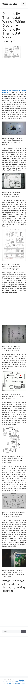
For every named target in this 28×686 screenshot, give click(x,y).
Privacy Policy (15, 681)
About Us (21, 680)
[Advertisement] (14, 74)
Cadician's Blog (9, 4)
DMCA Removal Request (13, 683)
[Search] (23, 631)
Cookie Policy (6, 681)
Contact (23, 683)
